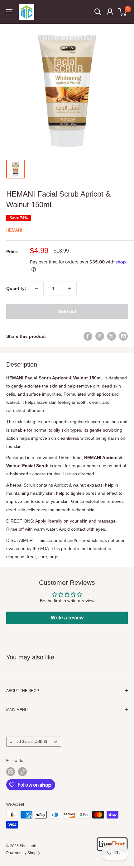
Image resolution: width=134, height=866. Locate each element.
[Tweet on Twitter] (111, 336)
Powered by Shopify (23, 853)
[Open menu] (9, 11)
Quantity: (16, 288)
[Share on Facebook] (88, 336)
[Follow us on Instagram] (10, 771)
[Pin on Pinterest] (99, 336)
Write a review (67, 617)
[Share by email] (123, 336)
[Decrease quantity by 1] (36, 288)
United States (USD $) (28, 741)
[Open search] (97, 11)
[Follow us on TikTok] (22, 771)
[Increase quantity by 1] (69, 288)
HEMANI (14, 230)
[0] (123, 12)
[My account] (110, 11)
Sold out (67, 311)
